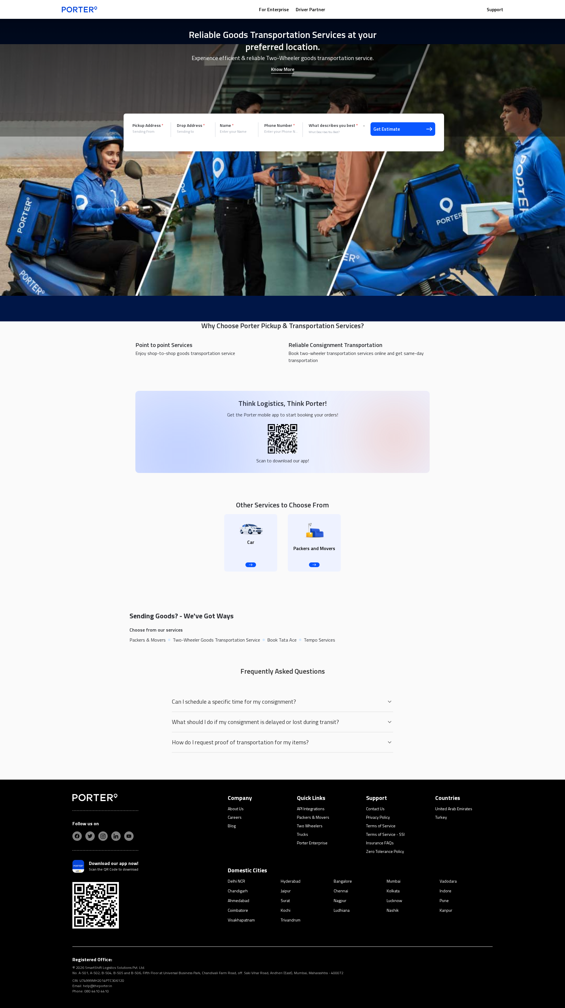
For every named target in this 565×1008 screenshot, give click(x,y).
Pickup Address (147, 125)
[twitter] (90, 836)
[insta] (103, 836)
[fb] (77, 836)
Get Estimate (386, 129)
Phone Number (279, 125)
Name (227, 125)
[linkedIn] (116, 836)
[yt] (129, 836)
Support (495, 9)
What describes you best (333, 125)
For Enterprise (274, 9)
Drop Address (191, 125)
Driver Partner (310, 9)
